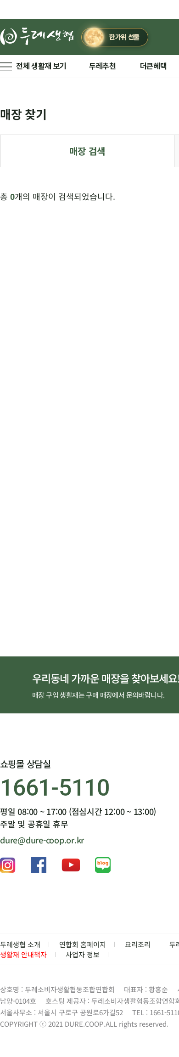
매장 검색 (87, 151)
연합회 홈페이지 (82, 944)
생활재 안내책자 (23, 954)
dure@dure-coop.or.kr (42, 840)
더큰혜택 (153, 66)
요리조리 (138, 944)
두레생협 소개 (20, 944)
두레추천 (102, 66)
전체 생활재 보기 (41, 66)
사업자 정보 (83, 954)
